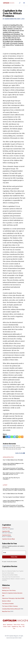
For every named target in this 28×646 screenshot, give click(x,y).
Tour (14, 628)
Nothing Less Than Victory (9, 590)
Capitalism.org (5, 587)
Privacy (22, 624)
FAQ (23, 626)
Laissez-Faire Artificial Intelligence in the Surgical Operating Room (13, 464)
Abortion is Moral (6, 601)
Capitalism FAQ (6, 531)
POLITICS (11, 457)
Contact (5, 626)
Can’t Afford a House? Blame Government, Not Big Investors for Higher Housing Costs (14, 489)
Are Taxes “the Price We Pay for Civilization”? (11, 478)
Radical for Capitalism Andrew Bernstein (12, 593)
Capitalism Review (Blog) (8, 539)
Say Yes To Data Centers (8, 573)
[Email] (17, 437)
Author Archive (19, 453)
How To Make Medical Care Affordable (13, 460)
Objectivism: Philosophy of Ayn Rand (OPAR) (13, 598)
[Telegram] (14, 437)
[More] (22, 437)
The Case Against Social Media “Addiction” (14, 497)
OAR (3, 595)
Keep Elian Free (6, 611)
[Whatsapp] (12, 437)
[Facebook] (9, 437)
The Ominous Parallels (8, 603)
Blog (20, 626)
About (4, 624)
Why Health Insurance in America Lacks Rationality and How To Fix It (13, 473)
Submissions (9, 624)
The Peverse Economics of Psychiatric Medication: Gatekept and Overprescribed (13, 468)
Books (9, 626)
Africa (5, 457)
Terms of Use (16, 624)
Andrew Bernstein (10, 19)
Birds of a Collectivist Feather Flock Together (12, 571)
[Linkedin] (7, 437)
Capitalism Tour (6, 527)
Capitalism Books (6, 535)
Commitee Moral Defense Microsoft (11, 608)
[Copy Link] (19, 437)
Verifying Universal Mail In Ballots (10, 574)
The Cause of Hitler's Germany (10, 606)
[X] (4, 437)
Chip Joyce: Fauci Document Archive (11, 576)
